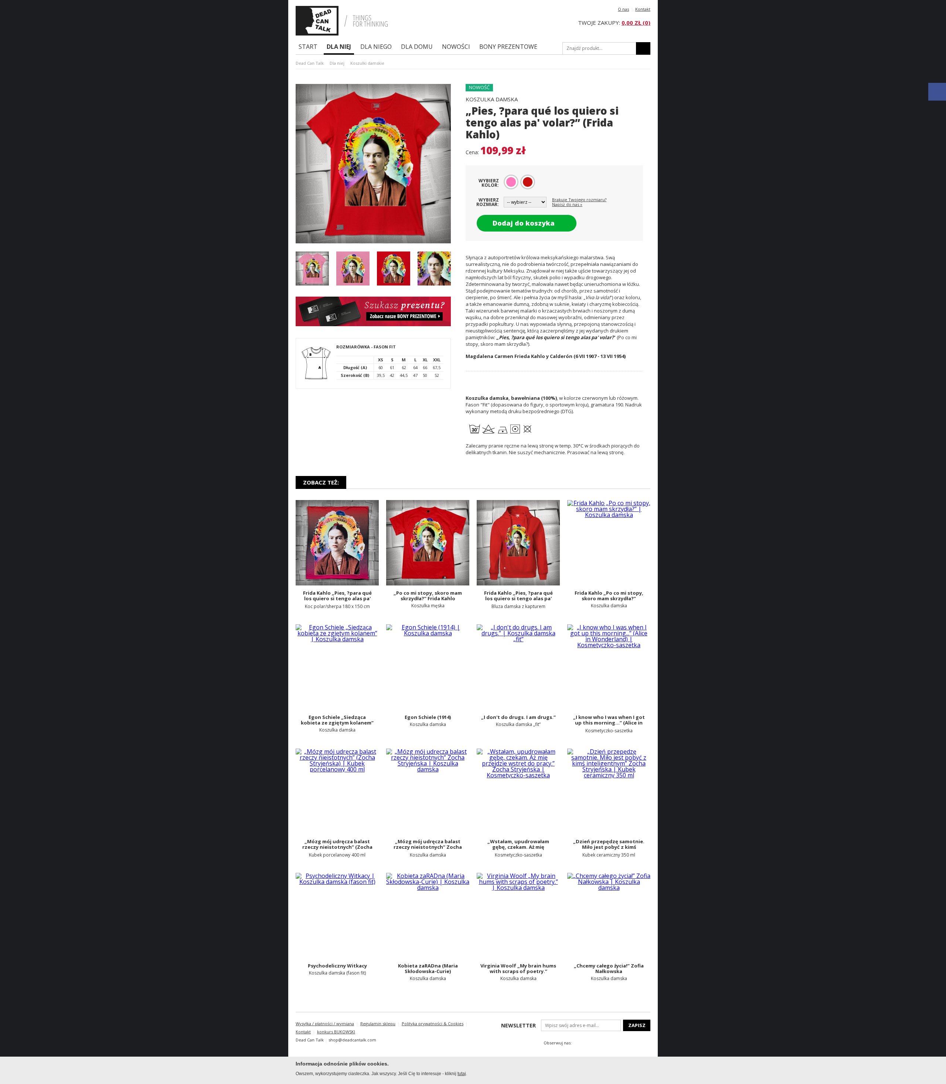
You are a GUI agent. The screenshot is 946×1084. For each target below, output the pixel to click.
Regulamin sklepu (377, 1023)
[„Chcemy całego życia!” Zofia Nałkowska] (608, 915)
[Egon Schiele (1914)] (427, 667)
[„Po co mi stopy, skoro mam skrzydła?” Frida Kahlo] (427, 542)
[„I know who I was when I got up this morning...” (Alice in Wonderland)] (608, 667)
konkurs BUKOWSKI (336, 1031)
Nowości (456, 47)
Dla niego (376, 47)
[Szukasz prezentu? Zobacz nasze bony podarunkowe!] (373, 324)
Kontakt (642, 9)
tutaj (461, 1073)
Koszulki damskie (367, 63)
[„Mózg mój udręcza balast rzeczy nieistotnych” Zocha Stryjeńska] (427, 791)
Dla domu (417, 47)
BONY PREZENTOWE (508, 47)
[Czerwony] (527, 182)
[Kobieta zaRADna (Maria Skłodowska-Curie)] (427, 915)
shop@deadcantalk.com (352, 1040)
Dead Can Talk (310, 63)
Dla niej (339, 47)
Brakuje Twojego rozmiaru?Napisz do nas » (579, 202)
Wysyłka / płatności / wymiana (325, 1023)
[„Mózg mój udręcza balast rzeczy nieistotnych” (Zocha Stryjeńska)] (337, 791)
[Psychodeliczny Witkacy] (337, 915)
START (308, 47)
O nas (623, 9)
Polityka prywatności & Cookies (432, 1023)
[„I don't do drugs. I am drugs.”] (518, 667)
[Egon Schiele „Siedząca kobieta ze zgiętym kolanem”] (337, 667)
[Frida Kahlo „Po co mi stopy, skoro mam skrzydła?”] (608, 542)
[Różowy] (511, 182)
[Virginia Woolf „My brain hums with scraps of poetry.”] (518, 915)
